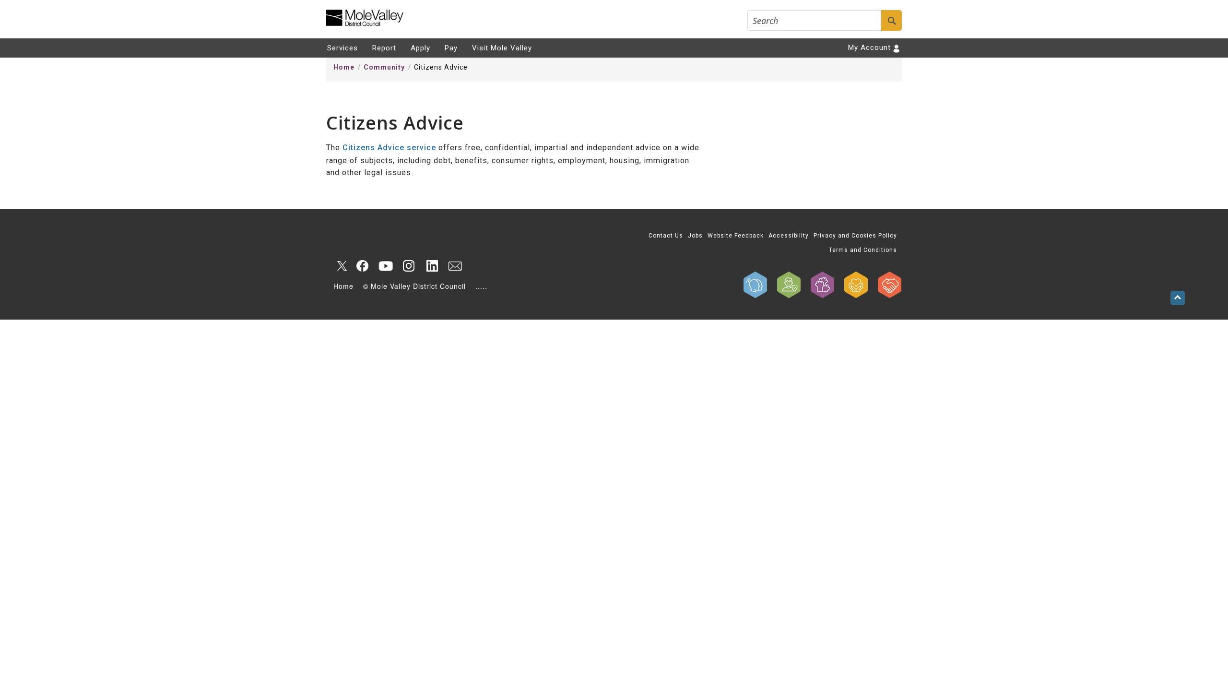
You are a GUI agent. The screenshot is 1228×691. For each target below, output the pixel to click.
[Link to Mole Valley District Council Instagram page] (408, 266)
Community (384, 67)
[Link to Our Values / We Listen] (756, 285)
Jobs (695, 235)
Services (342, 48)
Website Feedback (736, 235)
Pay (451, 48)
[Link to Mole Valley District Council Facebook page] (362, 266)
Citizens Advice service (389, 147)
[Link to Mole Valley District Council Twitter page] (339, 266)
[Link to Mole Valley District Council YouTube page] (385, 266)
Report (384, 48)
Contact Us (666, 235)
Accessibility (788, 235)
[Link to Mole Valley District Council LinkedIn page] (432, 266)
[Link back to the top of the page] (1177, 298)
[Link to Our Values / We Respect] (890, 285)
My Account (869, 47)
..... (481, 286)
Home (343, 67)
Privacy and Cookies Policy (855, 235)
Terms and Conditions (863, 250)
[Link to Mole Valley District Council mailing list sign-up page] (455, 266)
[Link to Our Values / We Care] (856, 285)
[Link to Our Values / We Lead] (823, 285)
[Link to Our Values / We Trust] (789, 285)
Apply (420, 48)
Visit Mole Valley (502, 48)
